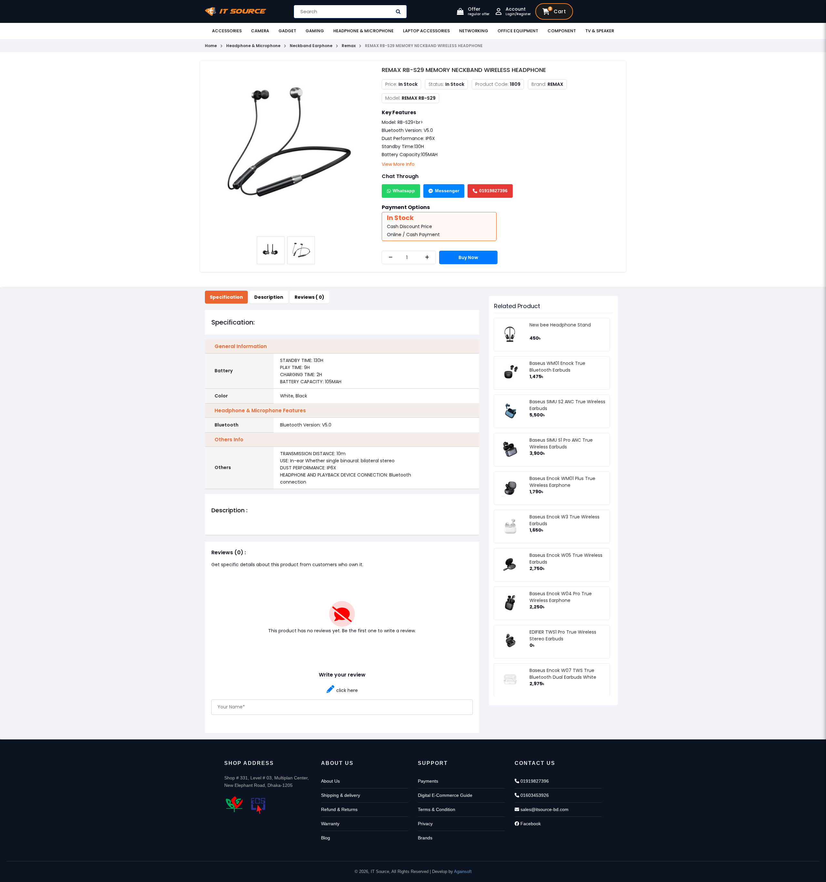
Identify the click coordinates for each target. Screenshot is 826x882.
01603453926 (534, 795)
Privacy (425, 823)
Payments (428, 781)
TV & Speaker (599, 31)
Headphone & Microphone (363, 31)
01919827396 (493, 190)
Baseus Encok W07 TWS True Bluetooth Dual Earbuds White (562, 673)
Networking (473, 31)
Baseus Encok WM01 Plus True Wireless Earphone (562, 481)
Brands (425, 837)
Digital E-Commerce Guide (445, 795)
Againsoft (463, 871)
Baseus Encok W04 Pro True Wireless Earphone (560, 597)
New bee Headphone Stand (560, 325)
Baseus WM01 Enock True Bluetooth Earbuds (557, 366)
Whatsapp (404, 190)
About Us (330, 781)
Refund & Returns (339, 809)
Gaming (315, 31)
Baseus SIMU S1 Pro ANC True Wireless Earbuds (561, 443)
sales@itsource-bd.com (544, 809)
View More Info (398, 164)
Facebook (530, 823)
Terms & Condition (436, 809)
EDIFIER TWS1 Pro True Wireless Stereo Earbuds (562, 635)
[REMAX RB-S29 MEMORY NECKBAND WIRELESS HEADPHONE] (286, 149)
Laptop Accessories (426, 31)
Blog (325, 837)
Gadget (287, 31)
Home (211, 45)
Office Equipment (518, 31)
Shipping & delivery (340, 795)
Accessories (227, 31)
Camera (260, 31)
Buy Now (468, 257)
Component (562, 31)
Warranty (330, 823)
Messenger (447, 190)
